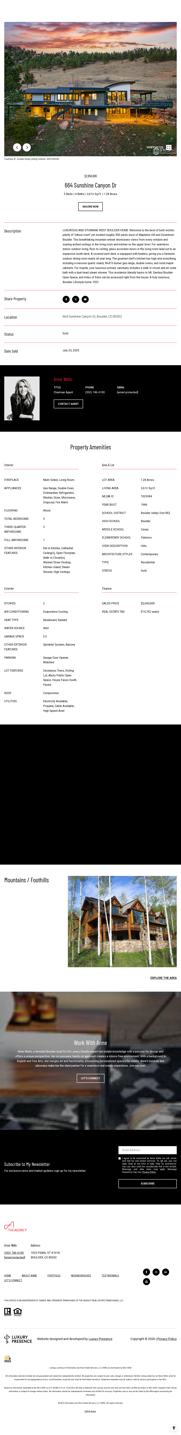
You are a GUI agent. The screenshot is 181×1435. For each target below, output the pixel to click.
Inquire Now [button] (90, 206)
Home (7, 1275)
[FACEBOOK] (146, 1272)
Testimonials (110, 1275)
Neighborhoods (81, 1275)
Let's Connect (90, 1078)
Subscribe (147, 1183)
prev (17, 147)
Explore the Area (163, 978)
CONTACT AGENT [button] (68, 403)
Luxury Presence (100, 1339)
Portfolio (54, 1275)
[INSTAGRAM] (156, 1272)
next (27, 147)
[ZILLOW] (146, 1281)
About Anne (29, 1275)
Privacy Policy (149, 1172)
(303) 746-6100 (95, 392)
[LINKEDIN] (165, 1272)
